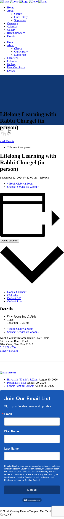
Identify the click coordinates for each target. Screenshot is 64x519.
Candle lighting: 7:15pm (20, 385)
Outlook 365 (14, 298)
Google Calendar (16, 291)
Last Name (11, 448)
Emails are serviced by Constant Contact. (22, 479)
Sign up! (32, 489)
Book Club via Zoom (20, 183)
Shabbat (11, 372)
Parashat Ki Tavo (16, 382)
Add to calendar (9, 240)
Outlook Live (14, 301)
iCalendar (12, 295)
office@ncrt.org (9, 350)
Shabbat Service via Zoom (23, 186)
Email (8, 414)
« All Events (7, 141)
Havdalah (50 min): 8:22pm (22, 379)
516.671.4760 (8, 347)
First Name (11, 431)
